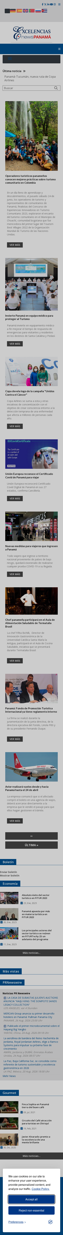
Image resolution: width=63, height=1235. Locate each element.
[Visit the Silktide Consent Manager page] (50, 1222)
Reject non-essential (31, 1210)
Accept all (31, 1199)
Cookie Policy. (41, 1189)
